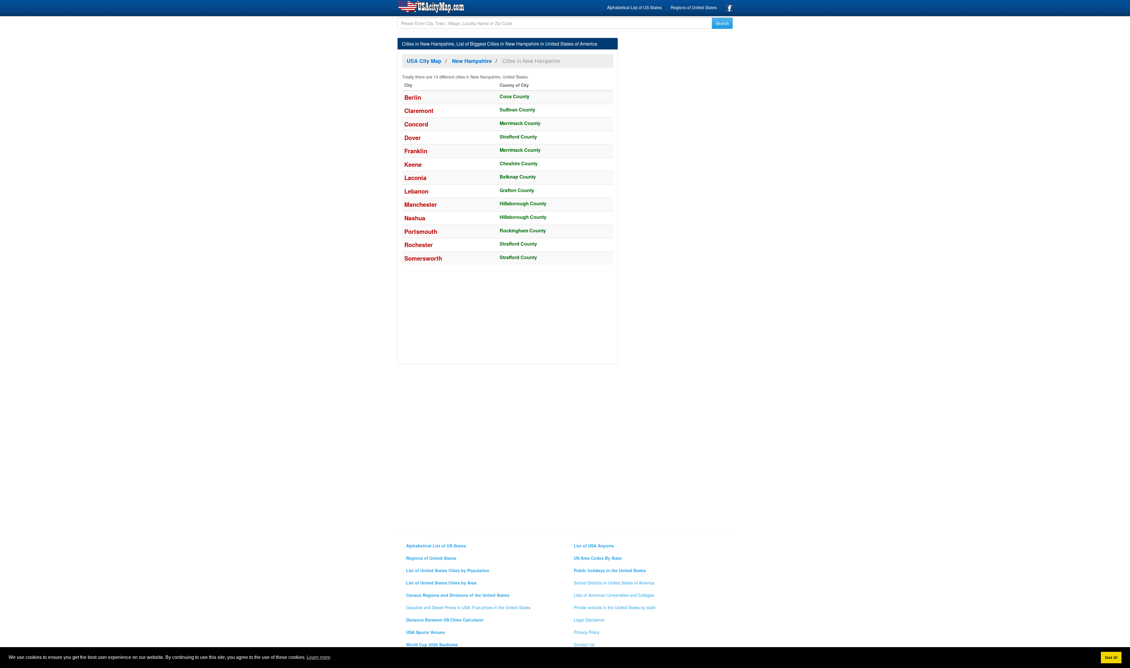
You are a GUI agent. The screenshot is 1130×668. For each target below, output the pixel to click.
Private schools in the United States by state (615, 607)
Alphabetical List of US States (634, 7)
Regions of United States (694, 7)
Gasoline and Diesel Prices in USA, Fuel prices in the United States (468, 607)
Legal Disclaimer (589, 620)
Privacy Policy (586, 632)
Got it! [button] (1111, 657)
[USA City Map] (431, 7)
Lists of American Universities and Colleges (614, 595)
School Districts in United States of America (614, 583)
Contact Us (584, 644)
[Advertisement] (507, 318)
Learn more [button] (318, 657)
